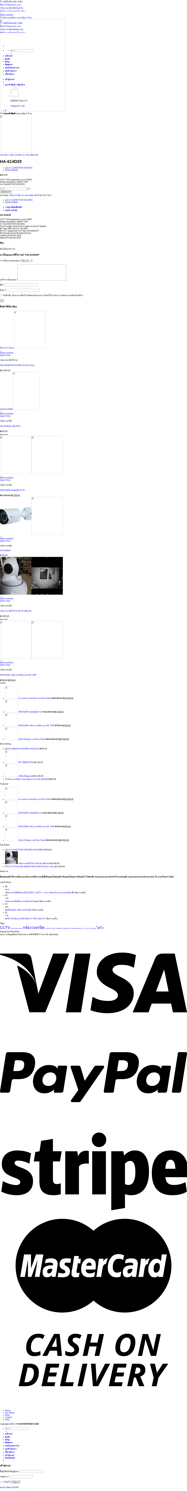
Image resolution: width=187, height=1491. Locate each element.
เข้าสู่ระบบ (15, 1482)
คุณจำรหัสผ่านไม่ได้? (9, 1487)
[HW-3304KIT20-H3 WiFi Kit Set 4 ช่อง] (22, 348)
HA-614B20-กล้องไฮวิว (10, 426)
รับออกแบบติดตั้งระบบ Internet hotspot (22, 901)
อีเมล (3, 290)
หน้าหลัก (4, 155)
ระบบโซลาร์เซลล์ (50, 928)
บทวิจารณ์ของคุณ (8, 280)
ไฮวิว (49, 195)
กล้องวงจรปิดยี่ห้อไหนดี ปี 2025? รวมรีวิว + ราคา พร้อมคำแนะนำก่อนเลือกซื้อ (39, 892)
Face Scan (14, 928)
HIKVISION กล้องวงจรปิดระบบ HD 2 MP (18, 675)
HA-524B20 (5, 550)
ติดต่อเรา (9, 1442)
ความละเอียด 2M (30, 155)
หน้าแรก (9, 1434)
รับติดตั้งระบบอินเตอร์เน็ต (63, 928)
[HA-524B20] (18, 168)
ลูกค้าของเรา (11, 1449)
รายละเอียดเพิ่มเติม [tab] (13, 207)
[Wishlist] (1, 13)
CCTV (5, 927)
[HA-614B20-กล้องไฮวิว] (11, 170)
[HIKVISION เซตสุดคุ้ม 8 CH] (31, 473)
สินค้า (7, 1437)
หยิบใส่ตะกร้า (6, 192)
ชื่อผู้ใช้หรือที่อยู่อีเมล (10, 1471)
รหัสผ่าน (4, 1477)
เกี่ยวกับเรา (10, 1452)
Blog (7, 1415)
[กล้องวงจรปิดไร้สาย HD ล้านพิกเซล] (31, 594)
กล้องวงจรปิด (15, 155)
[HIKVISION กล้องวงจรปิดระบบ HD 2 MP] (31, 658)
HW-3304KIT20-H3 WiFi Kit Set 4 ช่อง (17, 365)
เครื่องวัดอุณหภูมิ (77, 928)
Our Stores (10, 1413)
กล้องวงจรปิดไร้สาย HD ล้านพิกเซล (15, 611)
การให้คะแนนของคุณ (10, 261)
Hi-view (20, 928)
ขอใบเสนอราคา (12, 1446)
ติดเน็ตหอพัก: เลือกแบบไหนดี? (18, 910)
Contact (8, 1417)
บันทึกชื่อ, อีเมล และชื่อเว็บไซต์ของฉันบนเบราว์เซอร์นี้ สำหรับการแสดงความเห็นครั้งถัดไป (43, 295)
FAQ (7, 1420)
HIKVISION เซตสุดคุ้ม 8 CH (12, 490)
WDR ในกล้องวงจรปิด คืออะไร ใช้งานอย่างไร (25, 919)
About (7, 1410)
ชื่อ (2, 285)
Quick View (5, 355)
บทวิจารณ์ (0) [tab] (11, 210)
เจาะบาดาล (85, 928)
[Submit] (6, 1431)
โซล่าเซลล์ (93, 928)
